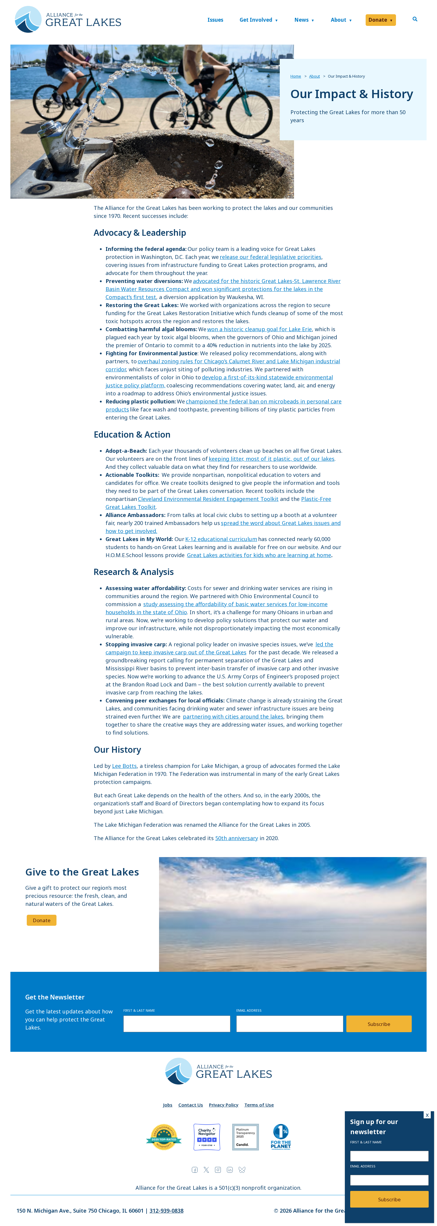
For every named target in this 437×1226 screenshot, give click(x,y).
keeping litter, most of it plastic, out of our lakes (271, 458)
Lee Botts (124, 765)
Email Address (249, 1010)
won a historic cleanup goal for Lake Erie (259, 329)
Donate (378, 19)
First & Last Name (139, 1010)
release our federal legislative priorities (270, 256)
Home (295, 76)
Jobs (167, 1105)
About (338, 19)
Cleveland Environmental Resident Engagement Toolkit (208, 498)
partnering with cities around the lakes (233, 716)
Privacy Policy (223, 1105)
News (301, 19)
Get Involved (256, 19)
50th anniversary (236, 838)
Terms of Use (259, 1105)
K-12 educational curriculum (221, 539)
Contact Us (190, 1105)
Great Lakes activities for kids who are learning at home (259, 555)
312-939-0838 (166, 1210)
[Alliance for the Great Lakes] (68, 31)
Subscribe (379, 1024)
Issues (215, 19)
